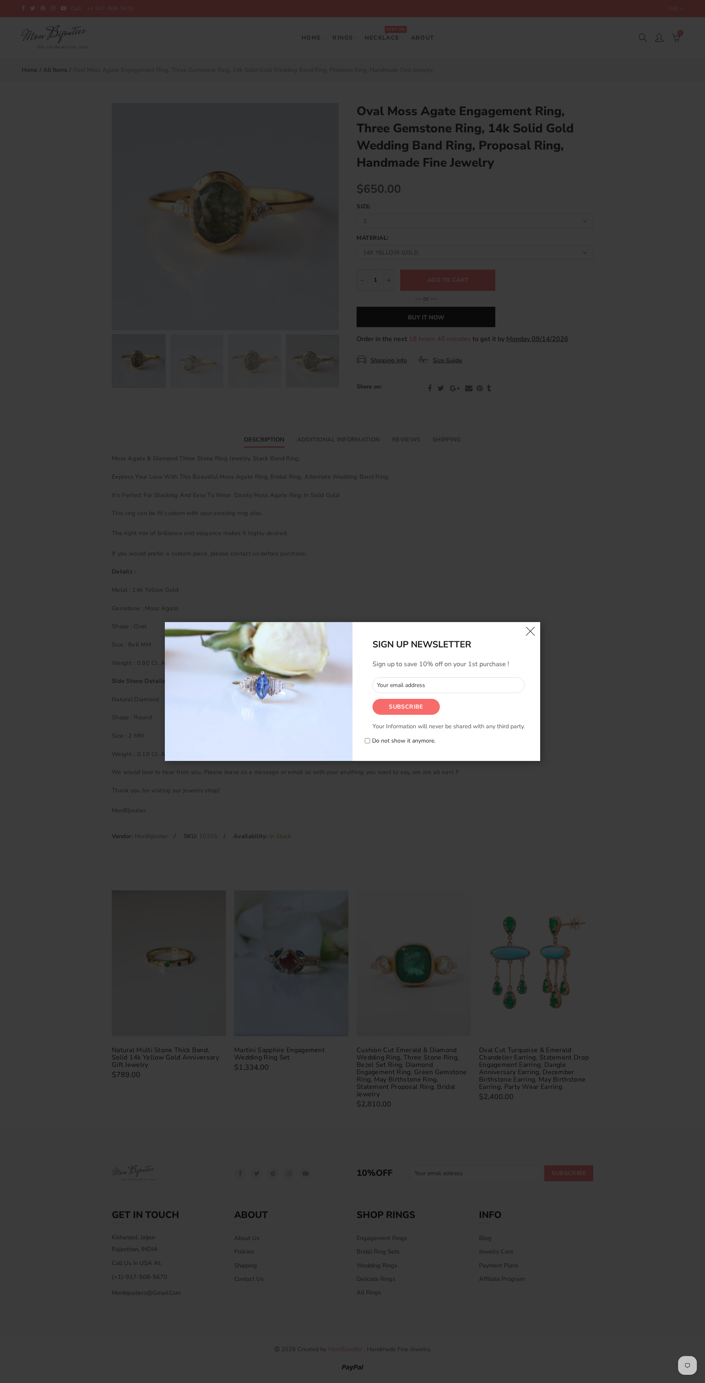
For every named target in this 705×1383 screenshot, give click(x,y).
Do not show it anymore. (403, 741)
